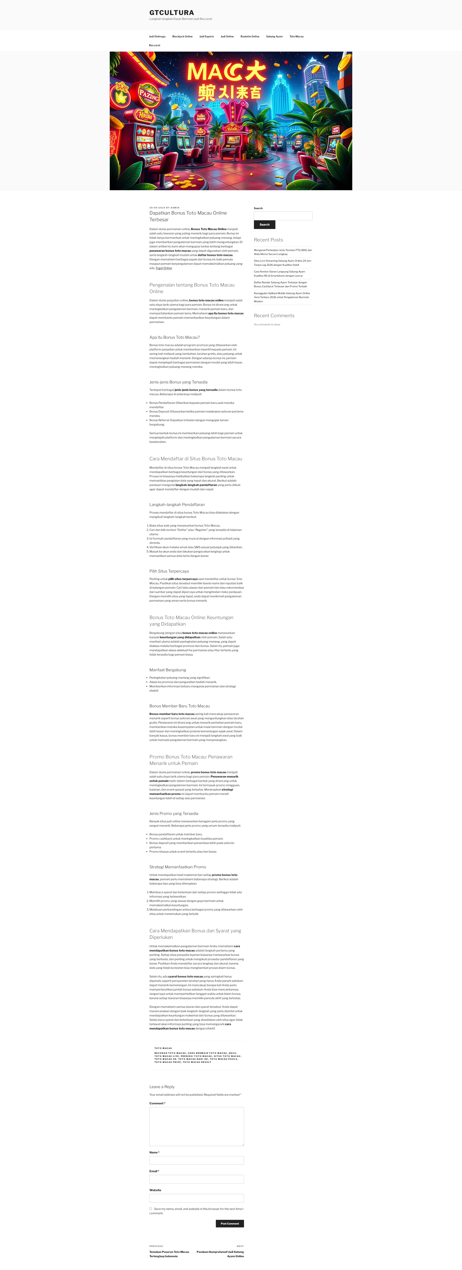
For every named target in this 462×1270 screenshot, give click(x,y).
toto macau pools (224, 1059)
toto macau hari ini (193, 1059)
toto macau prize (167, 1062)
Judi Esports (206, 36)
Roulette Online (250, 36)
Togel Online (164, 268)
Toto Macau (297, 36)
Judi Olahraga (157, 36)
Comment (157, 1103)
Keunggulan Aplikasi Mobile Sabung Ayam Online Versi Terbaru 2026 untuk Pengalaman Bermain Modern (282, 297)
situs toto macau (227, 1056)
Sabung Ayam (274, 36)
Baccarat (154, 45)
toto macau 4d (165, 1059)
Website (155, 1190)
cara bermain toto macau (207, 1053)
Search (258, 208)
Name (154, 1152)
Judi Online (227, 36)
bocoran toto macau (170, 1053)
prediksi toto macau (196, 1056)
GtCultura (172, 13)
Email (154, 1171)
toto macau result (197, 1062)
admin (175, 207)
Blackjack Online (182, 36)
